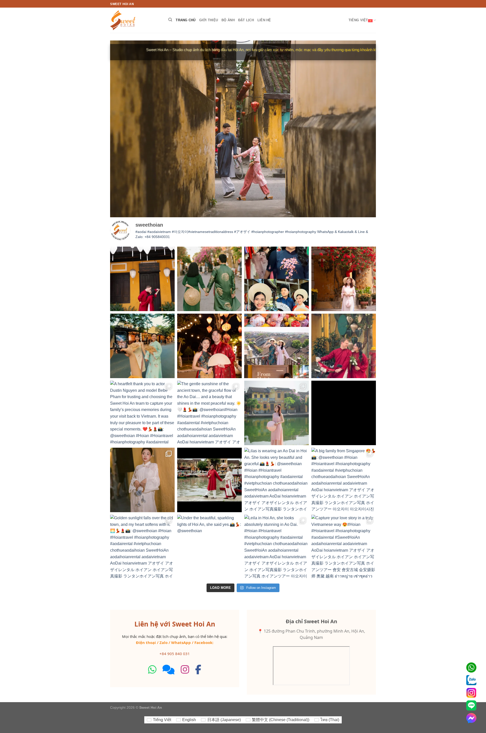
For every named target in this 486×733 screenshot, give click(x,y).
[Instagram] (185, 669)
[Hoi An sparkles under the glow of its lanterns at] (209, 346)
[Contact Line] (471, 705)
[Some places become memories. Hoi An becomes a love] (209, 279)
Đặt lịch (246, 20)
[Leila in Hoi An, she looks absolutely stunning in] (276, 547)
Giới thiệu (208, 20)
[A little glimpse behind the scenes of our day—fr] (276, 279)
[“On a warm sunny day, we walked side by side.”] (343, 413)
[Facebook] (198, 669)
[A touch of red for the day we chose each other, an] (343, 346)
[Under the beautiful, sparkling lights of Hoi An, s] (209, 547)
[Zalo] (169, 669)
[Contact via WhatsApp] (471, 667)
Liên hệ (264, 20)
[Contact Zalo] (471, 680)
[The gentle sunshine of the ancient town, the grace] (209, 413)
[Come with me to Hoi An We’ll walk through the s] (209, 480)
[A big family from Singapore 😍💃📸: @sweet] (343, 480)
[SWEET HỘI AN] (135, 20)
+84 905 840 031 (174, 653)
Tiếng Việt (358, 20)
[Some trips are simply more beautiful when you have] (276, 346)
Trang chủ (185, 20)
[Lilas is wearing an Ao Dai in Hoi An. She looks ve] (276, 480)
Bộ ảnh (228, 20)
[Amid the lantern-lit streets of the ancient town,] (142, 480)
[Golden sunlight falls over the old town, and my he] (142, 547)
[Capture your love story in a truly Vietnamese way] (343, 547)
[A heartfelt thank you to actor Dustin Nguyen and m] (142, 413)
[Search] (170, 20)
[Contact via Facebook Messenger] (471, 718)
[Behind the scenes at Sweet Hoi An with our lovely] (142, 346)
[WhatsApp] (152, 669)
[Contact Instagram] (471, 693)
